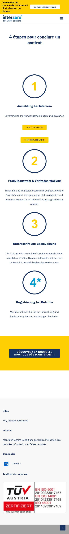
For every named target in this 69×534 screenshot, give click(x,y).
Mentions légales (12, 440)
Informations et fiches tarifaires (29, 444)
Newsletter (22, 420)
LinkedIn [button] (16, 463)
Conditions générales (33, 440)
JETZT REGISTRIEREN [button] (34, 127)
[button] (61, 18)
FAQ (5, 420)
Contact (12, 420)
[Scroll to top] (62, 527)
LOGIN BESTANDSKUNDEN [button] (35, 140)
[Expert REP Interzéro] (12, 18)
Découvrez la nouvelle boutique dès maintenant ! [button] (34, 353)
